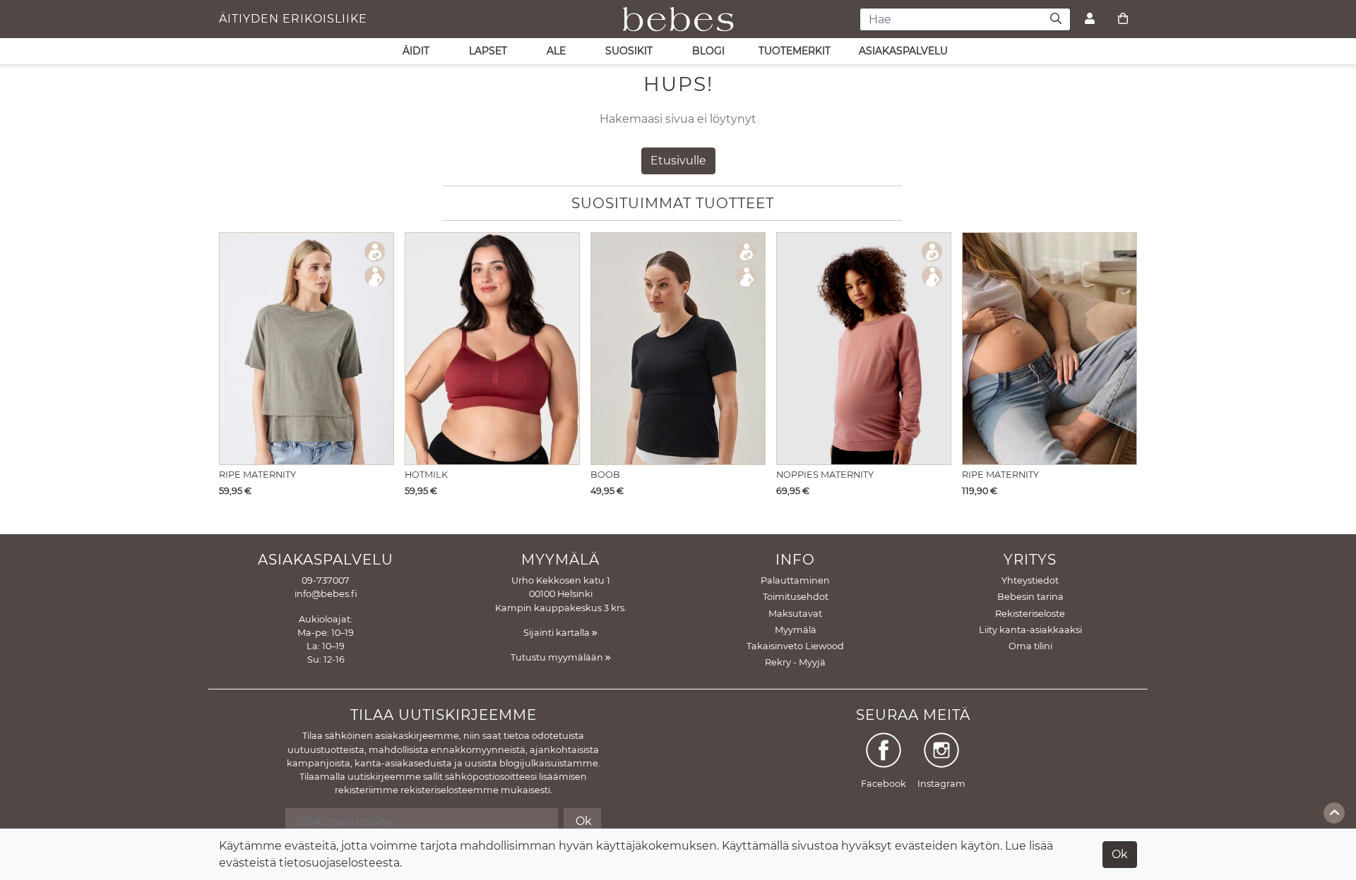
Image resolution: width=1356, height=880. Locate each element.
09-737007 (326, 580)
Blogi (708, 50)
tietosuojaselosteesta (339, 862)
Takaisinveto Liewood (795, 646)
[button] (1122, 356)
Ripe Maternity (257, 474)
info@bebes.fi (326, 594)
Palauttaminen (795, 580)
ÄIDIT (416, 50)
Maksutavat (795, 613)
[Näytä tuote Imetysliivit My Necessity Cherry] (492, 348)
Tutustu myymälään (558, 657)
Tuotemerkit (795, 50)
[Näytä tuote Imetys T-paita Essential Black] (678, 348)
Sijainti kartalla (557, 632)
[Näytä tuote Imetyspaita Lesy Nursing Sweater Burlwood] (863, 348)
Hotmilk (426, 474)
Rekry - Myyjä (795, 662)
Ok (1120, 854)
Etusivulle (678, 160)
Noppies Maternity (825, 474)
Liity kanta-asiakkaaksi (1030, 630)
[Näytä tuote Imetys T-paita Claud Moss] (306, 348)
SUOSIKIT (629, 50)
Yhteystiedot (1030, 580)
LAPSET (488, 50)
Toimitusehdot (795, 596)
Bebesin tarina (1030, 596)
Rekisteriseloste (1030, 613)
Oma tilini (1030, 646)
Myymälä (795, 630)
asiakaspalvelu (903, 50)
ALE (556, 50)
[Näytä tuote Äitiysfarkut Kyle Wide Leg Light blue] (1049, 348)
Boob (605, 474)
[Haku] (1056, 19)
